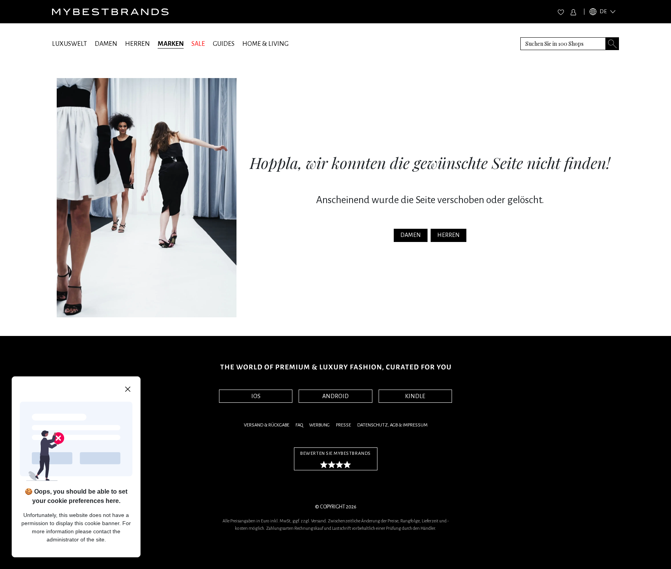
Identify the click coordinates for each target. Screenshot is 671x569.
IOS (256, 396)
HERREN (137, 43)
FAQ (299, 425)
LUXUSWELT (69, 43)
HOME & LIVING (265, 43)
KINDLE (415, 396)
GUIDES (224, 43)
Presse (343, 425)
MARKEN (171, 43)
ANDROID (335, 396)
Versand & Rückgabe (266, 425)
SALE (198, 43)
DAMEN (106, 43)
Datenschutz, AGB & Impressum (392, 425)
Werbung (319, 425)
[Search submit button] (612, 43)
